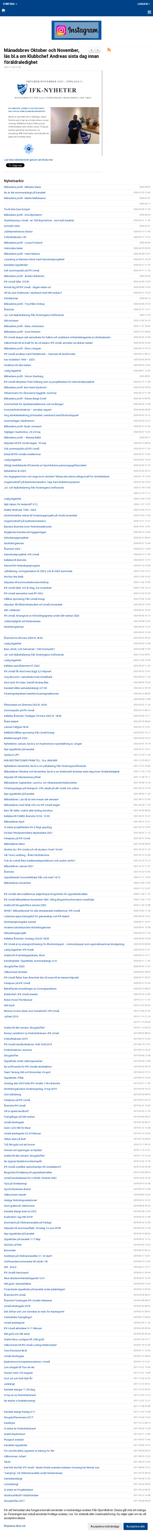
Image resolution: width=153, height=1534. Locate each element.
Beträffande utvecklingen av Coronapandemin (30, 988)
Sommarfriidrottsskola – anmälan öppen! (28, 409)
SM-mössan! (11, 320)
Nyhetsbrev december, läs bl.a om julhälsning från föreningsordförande (45, 766)
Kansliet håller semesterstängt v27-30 (25, 688)
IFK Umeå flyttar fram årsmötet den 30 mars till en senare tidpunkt (41, 977)
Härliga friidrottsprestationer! (20, 1200)
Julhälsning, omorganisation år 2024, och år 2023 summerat (38, 571)
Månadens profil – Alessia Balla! (22, 437)
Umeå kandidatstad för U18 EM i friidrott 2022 (30, 1177)
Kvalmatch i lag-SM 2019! (18, 1216)
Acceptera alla (136, 1526)
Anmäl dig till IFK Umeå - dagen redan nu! (27, 287)
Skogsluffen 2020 (14, 966)
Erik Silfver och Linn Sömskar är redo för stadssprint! (34, 1311)
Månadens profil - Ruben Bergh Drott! (25, 398)
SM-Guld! (9, 1005)
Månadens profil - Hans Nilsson (22, 253)
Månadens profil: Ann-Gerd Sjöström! (25, 387)
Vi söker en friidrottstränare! (20, 1428)
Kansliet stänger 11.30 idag (19, 1389)
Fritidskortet (11, 298)
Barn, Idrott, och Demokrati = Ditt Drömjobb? (29, 649)
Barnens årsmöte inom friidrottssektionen (28, 526)
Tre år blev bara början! (17, 209)
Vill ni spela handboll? (16, 1111)
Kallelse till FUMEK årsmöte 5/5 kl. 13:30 (27, 816)
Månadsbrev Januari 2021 (18, 866)
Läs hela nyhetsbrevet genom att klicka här (28, 159)
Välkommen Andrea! (15, 972)
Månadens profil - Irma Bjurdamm (23, 214)
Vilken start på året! (15, 1139)
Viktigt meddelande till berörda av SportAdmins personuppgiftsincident (45, 465)
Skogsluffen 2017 (14, 1500)
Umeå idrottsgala (14, 1356)
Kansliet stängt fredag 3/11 (19, 1411)
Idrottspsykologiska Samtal (20, 921)
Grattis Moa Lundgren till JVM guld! (24, 1339)
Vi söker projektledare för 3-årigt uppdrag (28, 827)
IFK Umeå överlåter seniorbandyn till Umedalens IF (32, 1166)
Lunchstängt (11, 1484)
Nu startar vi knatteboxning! (19, 1400)
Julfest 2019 (11, 1016)
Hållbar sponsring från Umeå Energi (24, 598)
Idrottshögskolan (14, 543)
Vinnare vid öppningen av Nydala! (23, 1150)
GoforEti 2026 (12, 225)
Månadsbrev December (17, 882)
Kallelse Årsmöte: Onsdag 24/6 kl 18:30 (26, 938)
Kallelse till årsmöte (15, 560)
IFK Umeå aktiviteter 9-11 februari (23, 1328)
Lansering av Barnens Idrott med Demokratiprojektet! (34, 259)
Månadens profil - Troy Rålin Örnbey (24, 303)
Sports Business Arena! (17, 1189)
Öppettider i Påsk (14, 1077)
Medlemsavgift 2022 (15, 738)
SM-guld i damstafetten (17, 1283)
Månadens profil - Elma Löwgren (22, 348)
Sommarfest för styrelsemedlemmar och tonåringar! (34, 404)
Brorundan (10, 1250)
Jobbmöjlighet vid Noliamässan (22, 621)
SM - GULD (10, 1267)
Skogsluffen (11, 1055)
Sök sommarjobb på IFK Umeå (21, 270)
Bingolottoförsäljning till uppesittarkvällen (28, 1172)
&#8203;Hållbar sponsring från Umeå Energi (29, 732)
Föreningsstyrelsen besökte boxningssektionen (31, 693)
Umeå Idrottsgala (14, 1122)
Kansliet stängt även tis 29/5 (20, 1211)
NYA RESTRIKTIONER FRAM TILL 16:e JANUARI (30, 760)
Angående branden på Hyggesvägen (25, 532)
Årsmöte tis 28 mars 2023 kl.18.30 (23, 637)
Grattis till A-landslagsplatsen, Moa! (24, 955)
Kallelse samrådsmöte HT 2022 (22, 665)
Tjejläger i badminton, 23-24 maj (22, 431)
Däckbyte (9, 1422)
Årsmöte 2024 (12, 548)
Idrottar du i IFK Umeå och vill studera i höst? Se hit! (33, 849)
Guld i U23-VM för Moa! (17, 1127)
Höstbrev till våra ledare (17, 365)
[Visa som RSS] (109, 50)
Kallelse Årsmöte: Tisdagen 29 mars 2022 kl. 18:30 (32, 715)
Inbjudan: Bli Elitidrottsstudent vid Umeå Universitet (33, 604)
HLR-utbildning (12, 1094)
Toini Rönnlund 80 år (15, 1350)
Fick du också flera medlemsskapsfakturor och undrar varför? (39, 860)
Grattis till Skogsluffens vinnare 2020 (25, 905)
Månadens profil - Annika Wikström (24, 276)
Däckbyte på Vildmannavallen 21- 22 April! (28, 1255)
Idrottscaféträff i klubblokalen (21, 1495)
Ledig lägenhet (12, 370)
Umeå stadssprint (14, 1322)
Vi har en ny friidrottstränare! (20, 1395)
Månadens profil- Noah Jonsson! (23, 426)
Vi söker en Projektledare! (18, 1489)
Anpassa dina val (14, 1525)
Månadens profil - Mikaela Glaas (22, 187)
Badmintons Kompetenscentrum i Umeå (27, 1361)
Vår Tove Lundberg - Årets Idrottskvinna (26, 855)
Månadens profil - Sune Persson (22, 331)
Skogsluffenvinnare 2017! (18, 1417)
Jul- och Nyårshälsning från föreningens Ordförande (34, 315)
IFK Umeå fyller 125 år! (16, 281)
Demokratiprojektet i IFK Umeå (21, 554)
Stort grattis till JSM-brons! (19, 1205)
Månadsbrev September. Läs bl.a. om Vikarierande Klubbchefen (40, 782)
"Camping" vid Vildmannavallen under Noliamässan (33, 1473)
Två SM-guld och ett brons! (19, 1144)
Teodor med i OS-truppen (18, 1372)
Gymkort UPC (11, 754)
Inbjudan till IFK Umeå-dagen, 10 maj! (25, 443)
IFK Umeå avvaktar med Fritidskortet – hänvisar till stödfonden (40, 354)
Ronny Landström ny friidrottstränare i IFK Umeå (31, 1033)
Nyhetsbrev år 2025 (15, 470)
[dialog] (76, 1518)
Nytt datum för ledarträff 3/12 (21, 504)
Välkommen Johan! (15, 1456)
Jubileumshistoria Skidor (18, 231)
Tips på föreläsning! (15, 1183)
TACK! (7, 1461)
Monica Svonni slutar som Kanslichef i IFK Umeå (31, 1010)
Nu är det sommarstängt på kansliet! (25, 192)
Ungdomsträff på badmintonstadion (25, 521)
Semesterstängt (13, 1478)
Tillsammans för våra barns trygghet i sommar (30, 393)
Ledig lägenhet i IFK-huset (19, 949)
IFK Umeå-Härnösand (16, 1272)
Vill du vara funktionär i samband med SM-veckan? (33, 292)
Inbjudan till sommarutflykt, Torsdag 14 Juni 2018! (32, 1228)
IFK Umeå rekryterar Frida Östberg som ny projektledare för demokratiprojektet (49, 381)
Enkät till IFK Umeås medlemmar (22, 454)
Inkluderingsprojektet (16, 537)
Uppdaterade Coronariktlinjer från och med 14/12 (32, 877)
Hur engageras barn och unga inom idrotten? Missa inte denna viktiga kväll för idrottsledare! (56, 476)
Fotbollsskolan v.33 (15, 237)
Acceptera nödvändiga (105, 1526)
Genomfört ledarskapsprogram (22, 565)
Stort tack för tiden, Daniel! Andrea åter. (26, 682)
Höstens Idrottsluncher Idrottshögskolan (27, 927)
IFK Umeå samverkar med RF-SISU (23, 593)
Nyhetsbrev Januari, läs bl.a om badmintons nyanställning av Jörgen (43, 743)
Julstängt (9, 1383)
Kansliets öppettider (15, 1445)
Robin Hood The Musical (18, 999)
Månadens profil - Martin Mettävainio (25, 198)
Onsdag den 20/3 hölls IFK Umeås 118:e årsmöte (32, 1083)
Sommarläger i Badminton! (19, 420)
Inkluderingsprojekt (15, 933)
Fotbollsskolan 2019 (15, 1038)
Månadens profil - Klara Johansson (24, 326)
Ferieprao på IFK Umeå (17, 838)
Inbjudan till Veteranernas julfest (22, 777)
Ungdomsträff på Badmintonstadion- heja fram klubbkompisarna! (42, 482)
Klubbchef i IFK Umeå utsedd (20, 994)
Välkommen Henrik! (15, 1194)
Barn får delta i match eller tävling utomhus (28, 810)
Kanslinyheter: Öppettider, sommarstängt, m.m (30, 960)
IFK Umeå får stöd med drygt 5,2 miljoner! (27, 671)
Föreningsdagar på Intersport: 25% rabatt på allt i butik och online (41, 788)
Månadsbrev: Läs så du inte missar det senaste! (31, 799)
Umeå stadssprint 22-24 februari (22, 1133)
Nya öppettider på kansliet (19, 749)
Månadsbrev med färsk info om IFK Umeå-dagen (32, 804)
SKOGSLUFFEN (13, 1244)
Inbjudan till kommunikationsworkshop (26, 582)
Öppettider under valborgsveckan (23, 1061)
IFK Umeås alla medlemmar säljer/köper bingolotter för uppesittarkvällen (45, 894)
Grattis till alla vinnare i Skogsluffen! (24, 1027)
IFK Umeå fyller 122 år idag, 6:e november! (28, 587)
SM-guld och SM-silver (17, 1333)
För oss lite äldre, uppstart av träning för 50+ (29, 1450)
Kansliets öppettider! (16, 264)
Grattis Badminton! (14, 1434)
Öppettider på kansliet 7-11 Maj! (22, 1239)
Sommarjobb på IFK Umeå (19, 710)
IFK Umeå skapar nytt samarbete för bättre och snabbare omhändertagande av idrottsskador (57, 337)
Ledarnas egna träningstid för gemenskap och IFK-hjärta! (36, 916)
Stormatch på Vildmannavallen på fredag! (27, 1222)
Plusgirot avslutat (14, 1439)
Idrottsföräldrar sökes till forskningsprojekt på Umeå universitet (40, 515)
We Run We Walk (14, 576)
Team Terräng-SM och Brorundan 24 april (27, 1072)
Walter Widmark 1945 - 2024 (20, 509)
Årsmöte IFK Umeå (15, 1105)
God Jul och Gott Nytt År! (18, 1378)
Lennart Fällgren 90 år (16, 727)
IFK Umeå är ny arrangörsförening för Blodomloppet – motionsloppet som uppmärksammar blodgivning (64, 944)
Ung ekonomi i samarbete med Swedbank (28, 676)
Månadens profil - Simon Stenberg (23, 376)
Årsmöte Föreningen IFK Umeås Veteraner (28, 1300)
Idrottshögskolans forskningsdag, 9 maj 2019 (30, 1088)
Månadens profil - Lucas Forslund (23, 242)
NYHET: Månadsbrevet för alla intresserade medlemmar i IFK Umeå (42, 910)
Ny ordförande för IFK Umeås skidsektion (28, 1066)
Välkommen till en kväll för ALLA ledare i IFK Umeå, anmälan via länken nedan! (48, 342)
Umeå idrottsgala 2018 (17, 1306)
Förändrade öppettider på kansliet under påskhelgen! (34, 1289)
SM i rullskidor (12, 610)
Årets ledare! (11, 721)
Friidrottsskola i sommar (18, 1049)
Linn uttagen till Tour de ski (19, 1367)
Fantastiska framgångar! (18, 1317)
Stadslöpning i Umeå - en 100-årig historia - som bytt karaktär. (39, 220)
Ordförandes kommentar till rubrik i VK (26, 1261)
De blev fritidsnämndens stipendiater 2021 (28, 832)
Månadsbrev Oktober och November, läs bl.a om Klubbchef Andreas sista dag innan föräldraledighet (51, 56)
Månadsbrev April (14, 821)
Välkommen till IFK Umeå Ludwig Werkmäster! (30, 1345)
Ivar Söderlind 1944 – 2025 (19, 359)
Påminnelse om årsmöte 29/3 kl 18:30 (25, 704)
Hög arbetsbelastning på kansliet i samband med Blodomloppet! (41, 415)
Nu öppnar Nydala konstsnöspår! (23, 1161)
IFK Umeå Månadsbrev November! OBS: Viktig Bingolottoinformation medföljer (49, 899)
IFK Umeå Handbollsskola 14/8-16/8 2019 (28, 1044)
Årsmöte (9, 309)
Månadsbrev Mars (14, 843)
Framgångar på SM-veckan (19, 1116)
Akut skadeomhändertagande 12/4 (24, 1278)
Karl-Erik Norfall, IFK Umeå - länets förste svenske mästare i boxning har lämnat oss (51, 1467)
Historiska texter (13, 248)
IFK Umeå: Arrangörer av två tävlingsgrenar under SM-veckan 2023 (41, 615)
